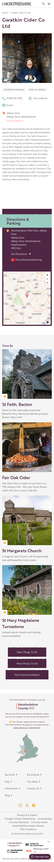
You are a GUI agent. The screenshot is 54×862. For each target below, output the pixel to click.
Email (10, 105)
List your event (39, 822)
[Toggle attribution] (47, 322)
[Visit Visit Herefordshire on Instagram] (20, 805)
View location (14, 120)
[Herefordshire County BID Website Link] (27, 706)
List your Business (19, 822)
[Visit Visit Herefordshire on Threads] (27, 805)
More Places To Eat (27, 663)
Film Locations (28, 829)
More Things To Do (27, 652)
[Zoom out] (47, 279)
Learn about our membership (26, 727)
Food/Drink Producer (14, 89)
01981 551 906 (14, 98)
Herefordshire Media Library (28, 825)
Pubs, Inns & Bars (37, 89)
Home (5, 12)
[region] (27, 298)
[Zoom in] (47, 275)
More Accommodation (27, 674)
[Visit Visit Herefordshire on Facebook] (33, 805)
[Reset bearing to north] (47, 283)
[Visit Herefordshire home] (16, 4)
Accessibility (45, 818)
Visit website (40, 98)
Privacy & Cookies (27, 815)
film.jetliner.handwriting (27, 259)
